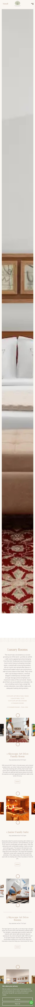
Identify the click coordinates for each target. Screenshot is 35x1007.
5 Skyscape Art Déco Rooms (17, 700)
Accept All (17, 999)
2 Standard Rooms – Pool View (17, 707)
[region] (17, 995)
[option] (17, 730)
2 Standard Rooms (17, 703)
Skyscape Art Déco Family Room (18, 696)
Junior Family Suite (17, 698)
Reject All (17, 1003)
